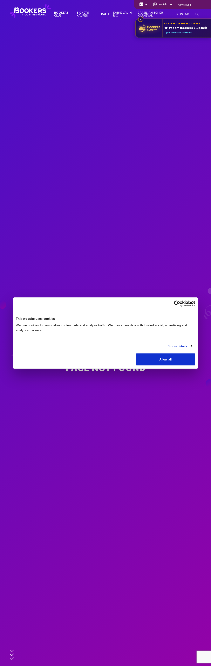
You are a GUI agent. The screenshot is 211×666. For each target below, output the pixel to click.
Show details (177, 346)
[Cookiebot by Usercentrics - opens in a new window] (177, 304)
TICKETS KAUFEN (82, 14)
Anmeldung (184, 5)
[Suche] (197, 14)
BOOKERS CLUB (61, 14)
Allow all (165, 359)
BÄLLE (105, 14)
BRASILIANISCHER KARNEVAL (150, 14)
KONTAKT (183, 14)
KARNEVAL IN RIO (122, 14)
